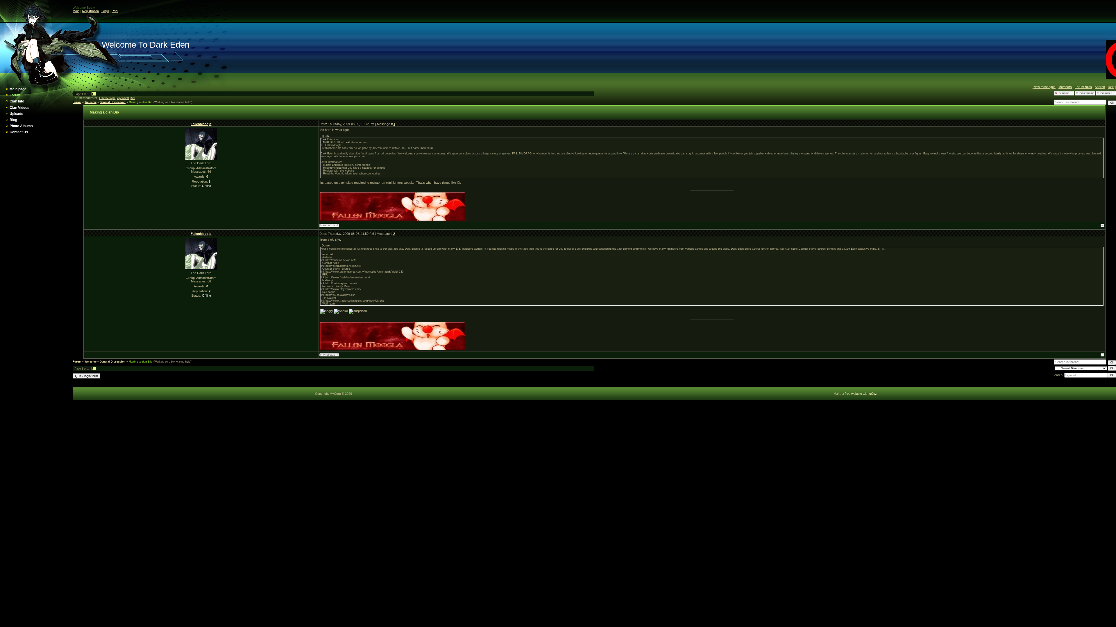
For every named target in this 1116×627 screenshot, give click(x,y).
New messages (1044, 87)
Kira (132, 98)
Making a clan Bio (141, 102)
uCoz (873, 393)
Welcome (90, 102)
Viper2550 (123, 98)
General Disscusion (113, 102)
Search (1100, 87)
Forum (77, 102)
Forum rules (1083, 87)
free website (853, 393)
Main (76, 11)
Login (105, 11)
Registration (90, 11)
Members (1065, 87)
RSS (115, 11)
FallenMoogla (107, 98)
